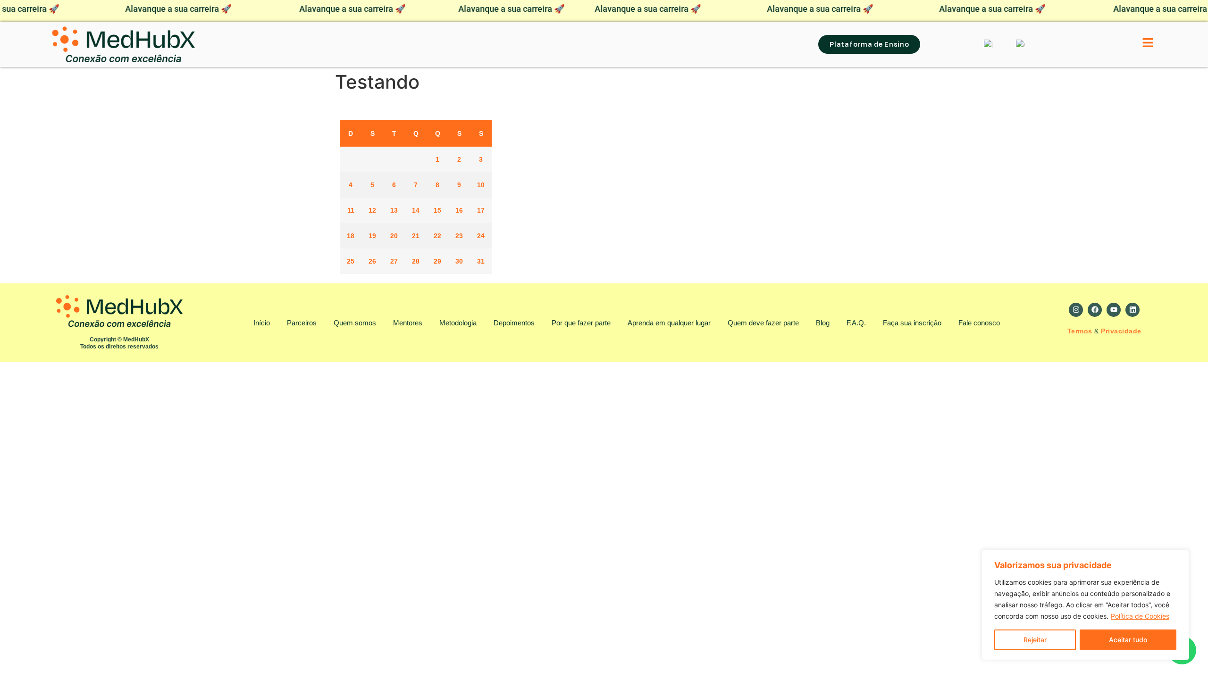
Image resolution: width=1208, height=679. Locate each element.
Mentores (407, 323)
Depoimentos (514, 323)
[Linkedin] (1132, 310)
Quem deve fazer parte (763, 323)
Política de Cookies (1140, 616)
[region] (1085, 605)
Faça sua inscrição (912, 323)
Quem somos (355, 323)
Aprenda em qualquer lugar (669, 323)
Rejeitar (1035, 640)
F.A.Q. (856, 323)
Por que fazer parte (581, 323)
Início (261, 323)
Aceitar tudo (1128, 640)
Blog (823, 323)
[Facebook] (1095, 310)
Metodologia (458, 323)
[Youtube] (1114, 310)
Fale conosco (979, 323)
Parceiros (302, 323)
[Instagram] (1076, 310)
